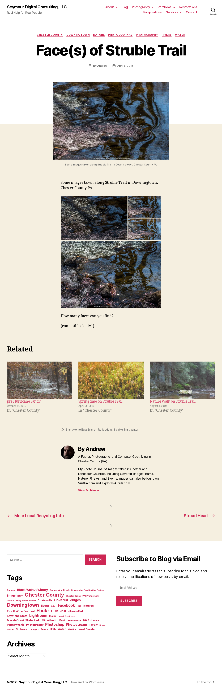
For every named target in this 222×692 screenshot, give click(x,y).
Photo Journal (120, 34)
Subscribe (129, 600)
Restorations (188, 7)
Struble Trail (121, 429)
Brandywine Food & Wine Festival (87, 590)
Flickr (42, 610)
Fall (79, 605)
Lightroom (38, 615)
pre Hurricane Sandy (23, 401)
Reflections (105, 429)
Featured (88, 605)
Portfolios (165, 7)
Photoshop (54, 624)
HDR (54, 611)
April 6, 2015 (125, 65)
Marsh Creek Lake (66, 616)
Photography (141, 7)
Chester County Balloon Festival (21, 601)
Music (62, 620)
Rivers (167, 34)
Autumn (11, 590)
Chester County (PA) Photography (82, 596)
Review (93, 624)
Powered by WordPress (87, 682)
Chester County (50, 34)
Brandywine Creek (60, 590)
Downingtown (78, 34)
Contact (191, 12)
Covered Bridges (67, 600)
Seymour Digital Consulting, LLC (37, 7)
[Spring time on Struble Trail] (111, 380)
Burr (20, 595)
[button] (94, 218)
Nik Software (91, 620)
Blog (125, 7)
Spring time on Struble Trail (100, 401)
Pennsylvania (15, 624)
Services (172, 12)
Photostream (76, 624)
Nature (99, 34)
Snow (102, 625)
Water (180, 34)
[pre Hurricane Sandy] (39, 380)
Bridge (11, 595)
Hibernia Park (76, 611)
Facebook (66, 605)
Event (45, 605)
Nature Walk (75, 620)
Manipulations (152, 12)
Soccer (10, 629)
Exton (53, 606)
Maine (53, 616)
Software (21, 629)
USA (53, 629)
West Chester (87, 629)
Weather (72, 629)
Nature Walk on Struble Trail (173, 401)
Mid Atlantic (49, 620)
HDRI (63, 611)
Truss (44, 629)
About (109, 7)
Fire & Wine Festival (21, 611)
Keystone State (17, 616)
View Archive (88, 490)
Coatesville (44, 600)
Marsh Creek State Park (23, 620)
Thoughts (34, 629)
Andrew (102, 65)
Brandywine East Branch (81, 429)
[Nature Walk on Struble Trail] (182, 380)
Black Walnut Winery (32, 590)
